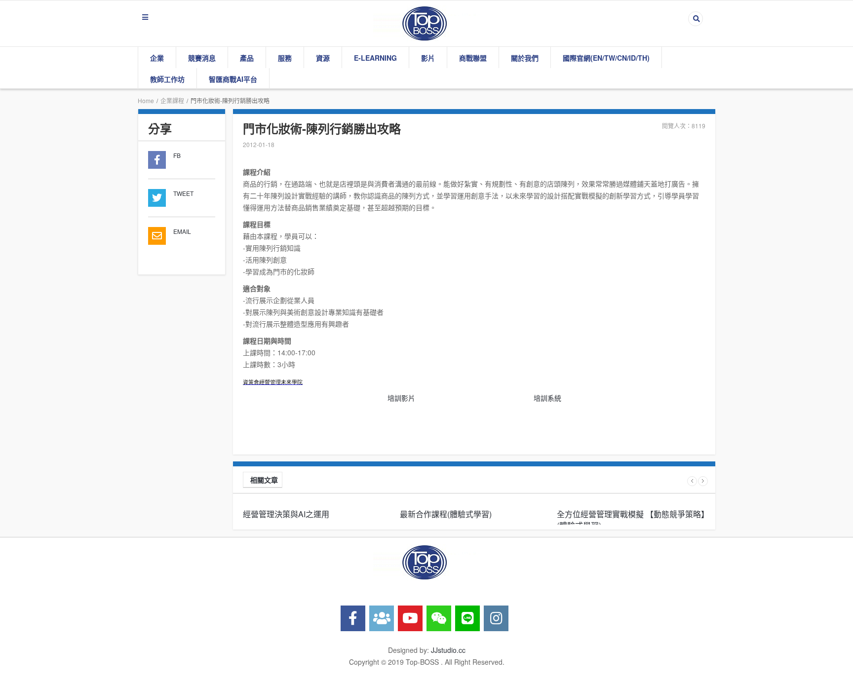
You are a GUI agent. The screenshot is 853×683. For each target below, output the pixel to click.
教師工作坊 (167, 79)
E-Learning (375, 58)
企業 (157, 58)
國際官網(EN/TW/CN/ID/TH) (606, 58)
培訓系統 (547, 398)
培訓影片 (401, 398)
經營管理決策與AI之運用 (286, 514)
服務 (285, 58)
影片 (428, 58)
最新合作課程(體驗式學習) (446, 514)
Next (703, 481)
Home (146, 100)
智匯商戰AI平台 (233, 79)
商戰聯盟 (473, 58)
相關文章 (264, 480)
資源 (323, 58)
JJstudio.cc (448, 650)
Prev (692, 481)
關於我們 (525, 58)
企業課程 (172, 100)
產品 (247, 58)
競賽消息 (202, 58)
